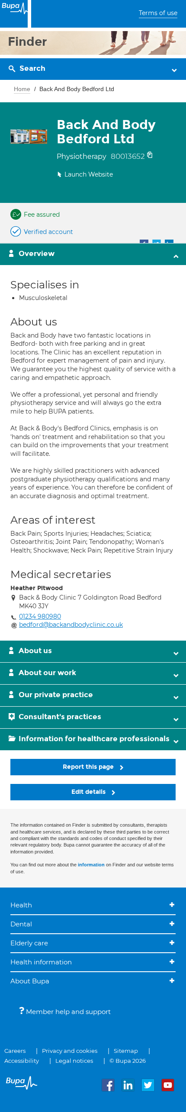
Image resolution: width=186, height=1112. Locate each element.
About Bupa (29, 981)
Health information (41, 962)
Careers (15, 1050)
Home (22, 88)
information (91, 864)
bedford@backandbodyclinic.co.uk (71, 625)
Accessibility (21, 1060)
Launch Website (88, 174)
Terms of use (158, 13)
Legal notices (74, 1060)
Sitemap (126, 1050)
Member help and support (67, 1012)
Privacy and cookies (69, 1050)
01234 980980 (40, 616)
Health (21, 905)
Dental (21, 924)
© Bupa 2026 (127, 1060)
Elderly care (29, 943)
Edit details (89, 792)
